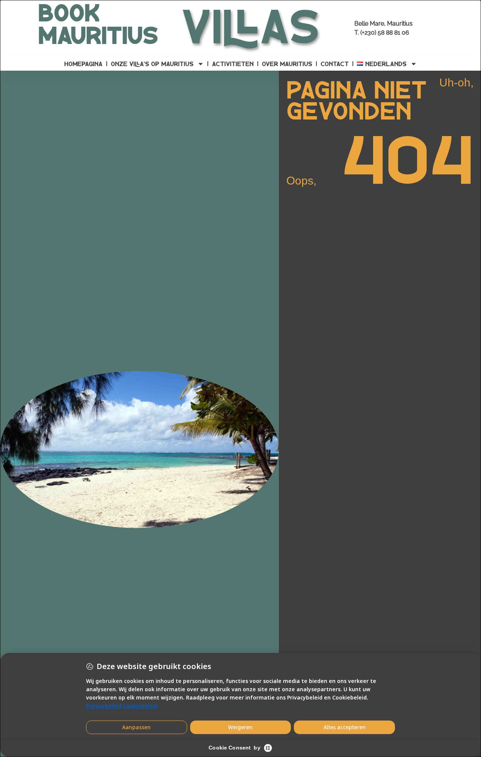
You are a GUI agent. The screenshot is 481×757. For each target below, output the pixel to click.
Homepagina (83, 64)
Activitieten (233, 64)
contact (335, 64)
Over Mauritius (287, 64)
